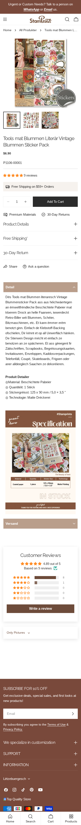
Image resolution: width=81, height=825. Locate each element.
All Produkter (28, 30)
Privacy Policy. (13, 729)
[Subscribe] (72, 713)
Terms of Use (56, 724)
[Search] (67, 19)
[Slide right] (67, 72)
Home (7, 30)
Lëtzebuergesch (14, 779)
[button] (13, 175)
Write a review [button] (40, 608)
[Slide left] (13, 72)
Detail (10, 287)
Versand (12, 523)
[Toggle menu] (5, 19)
